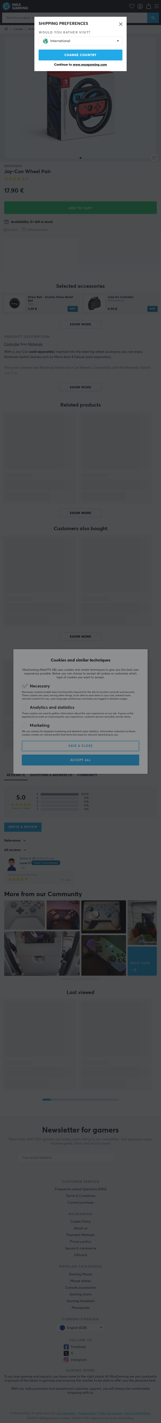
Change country (80, 55)
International (60, 41)
